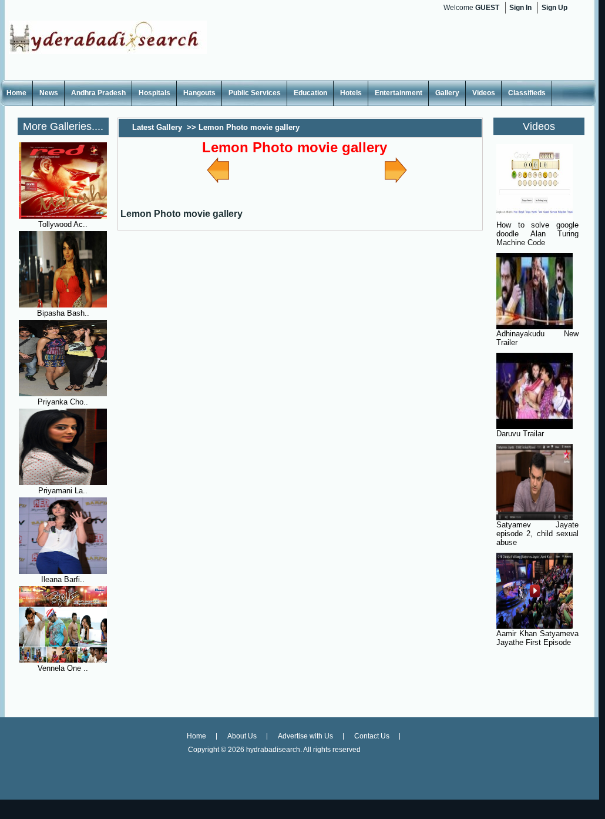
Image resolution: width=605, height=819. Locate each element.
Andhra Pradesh (98, 93)
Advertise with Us (305, 736)
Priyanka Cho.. (63, 401)
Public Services (254, 93)
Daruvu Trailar (520, 433)
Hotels (351, 93)
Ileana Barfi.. (63, 579)
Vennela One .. (63, 668)
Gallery (447, 93)
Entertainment (398, 93)
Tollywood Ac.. (63, 224)
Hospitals (154, 93)
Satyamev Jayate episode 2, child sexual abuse (537, 533)
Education (310, 93)
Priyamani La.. (63, 490)
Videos (483, 93)
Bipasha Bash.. (63, 313)
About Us (242, 736)
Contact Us (371, 736)
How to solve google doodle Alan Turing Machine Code (537, 233)
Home (16, 93)
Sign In (520, 8)
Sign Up (554, 8)
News (48, 93)
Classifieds (527, 93)
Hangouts (199, 93)
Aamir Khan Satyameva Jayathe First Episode (537, 638)
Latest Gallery (157, 127)
